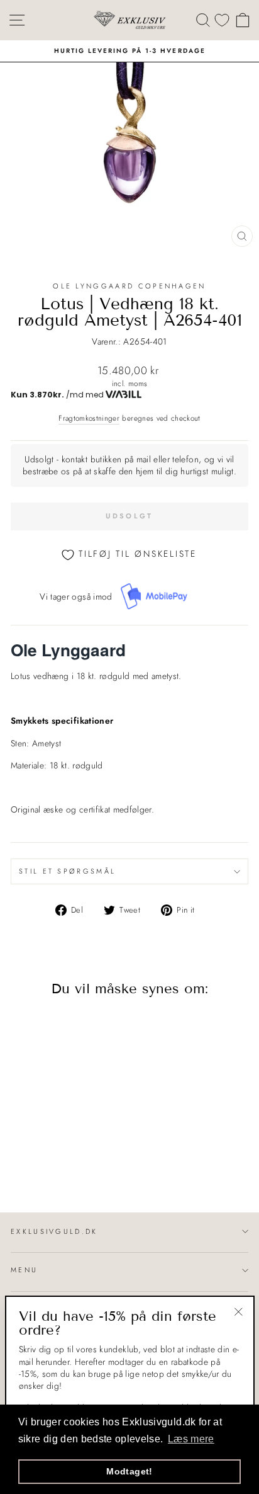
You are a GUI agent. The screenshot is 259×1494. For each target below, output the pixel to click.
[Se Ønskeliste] (222, 19)
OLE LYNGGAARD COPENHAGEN (129, 286)
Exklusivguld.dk (54, 1231)
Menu (24, 1270)
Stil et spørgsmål (67, 871)
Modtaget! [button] (129, 1471)
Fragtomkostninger (88, 418)
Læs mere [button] (191, 1439)
